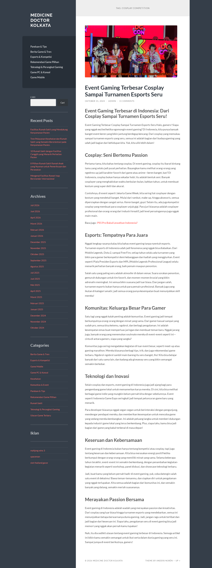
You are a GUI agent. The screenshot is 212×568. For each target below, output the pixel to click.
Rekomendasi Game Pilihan (44, 62)
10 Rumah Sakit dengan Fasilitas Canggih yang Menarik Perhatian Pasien (46, 154)
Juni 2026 (35, 211)
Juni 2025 (35, 278)
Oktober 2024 (37, 327)
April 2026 (35, 217)
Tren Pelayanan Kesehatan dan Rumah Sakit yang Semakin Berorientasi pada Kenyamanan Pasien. (48, 141)
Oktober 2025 (37, 254)
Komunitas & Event (39, 385)
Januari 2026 (36, 236)
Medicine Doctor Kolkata (41, 20)
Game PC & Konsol (40, 72)
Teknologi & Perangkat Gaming (46, 67)
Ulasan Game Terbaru (40, 415)
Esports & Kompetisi (41, 56)
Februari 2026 (37, 229)
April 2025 (35, 291)
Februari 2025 (37, 303)
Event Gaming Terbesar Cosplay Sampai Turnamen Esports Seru (124, 91)
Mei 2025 (35, 285)
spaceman (35, 456)
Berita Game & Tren (40, 51)
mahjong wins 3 (37, 450)
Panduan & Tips (38, 46)
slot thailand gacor (39, 462)
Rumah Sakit (36, 403)
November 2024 (38, 321)
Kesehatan (35, 378)
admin (112, 101)
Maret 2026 (36, 223)
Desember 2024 (38, 315)
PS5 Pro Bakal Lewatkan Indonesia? (117, 222)
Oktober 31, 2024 (95, 101)
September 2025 (38, 260)
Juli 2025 (34, 272)
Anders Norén (164, 560)
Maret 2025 (36, 297)
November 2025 (38, 248)
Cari (32, 97)
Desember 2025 (38, 242)
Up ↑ (178, 560)
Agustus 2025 (37, 266)
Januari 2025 (36, 309)
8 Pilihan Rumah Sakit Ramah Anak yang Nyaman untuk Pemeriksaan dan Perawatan (48, 166)
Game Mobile (37, 77)
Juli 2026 (34, 205)
